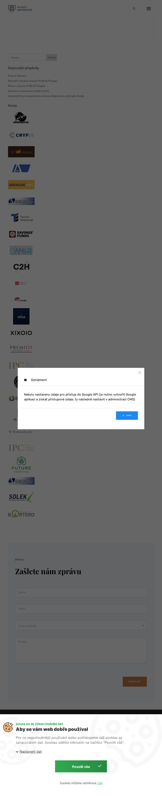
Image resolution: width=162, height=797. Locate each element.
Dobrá (128, 415)
